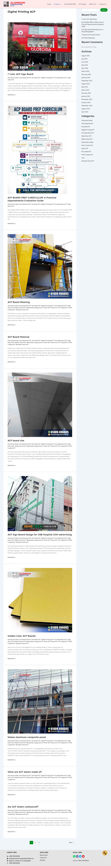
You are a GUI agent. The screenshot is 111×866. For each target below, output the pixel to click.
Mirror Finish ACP (44, 308)
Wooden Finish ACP (22, 310)
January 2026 (86, 77)
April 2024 (85, 112)
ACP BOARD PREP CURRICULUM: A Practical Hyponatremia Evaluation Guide (32, 199)
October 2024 (86, 102)
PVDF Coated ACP (87, 155)
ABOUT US (92, 4)
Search (104, 10)
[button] (60, 4)
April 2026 (85, 68)
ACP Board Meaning (19, 302)
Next (71, 842)
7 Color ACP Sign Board (20, 74)
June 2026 (85, 62)
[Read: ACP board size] (40, 405)
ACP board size (16, 440)
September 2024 (87, 106)
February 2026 (86, 74)
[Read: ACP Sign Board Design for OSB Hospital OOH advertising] (40, 503)
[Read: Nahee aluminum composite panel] (40, 701)
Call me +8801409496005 (81, 860)
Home (49, 4)
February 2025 (86, 93)
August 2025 (86, 84)
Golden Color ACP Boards (22, 635)
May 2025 (85, 87)
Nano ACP (54, 308)
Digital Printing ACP (47, 78)
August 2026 (86, 56)
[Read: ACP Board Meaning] (40, 266)
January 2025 (86, 96)
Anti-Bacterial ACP (25, 78)
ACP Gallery (82, 4)
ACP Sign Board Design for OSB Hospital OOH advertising (40, 534)
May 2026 (85, 65)
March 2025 (85, 90)
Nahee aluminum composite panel (27, 737)
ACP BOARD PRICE (70, 4)
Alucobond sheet (13, 78)
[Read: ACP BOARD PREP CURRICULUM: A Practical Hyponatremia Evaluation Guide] (37, 150)
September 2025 (87, 81)
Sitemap (42, 860)
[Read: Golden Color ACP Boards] (40, 600)
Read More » (12, 95)
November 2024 (87, 99)
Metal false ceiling (32, 308)
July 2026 (84, 59)
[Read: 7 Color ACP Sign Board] (40, 46)
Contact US (102, 4)
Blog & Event (44, 855)
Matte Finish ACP (20, 308)
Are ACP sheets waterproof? (23, 806)
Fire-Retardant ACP (60, 78)
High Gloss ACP (86, 136)
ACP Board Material (18, 336)
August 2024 (86, 109)
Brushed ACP (36, 78)
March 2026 (85, 71)
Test (83, 158)
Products (57, 4)
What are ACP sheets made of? (25, 771)
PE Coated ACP (63, 308)
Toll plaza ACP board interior (91, 35)
